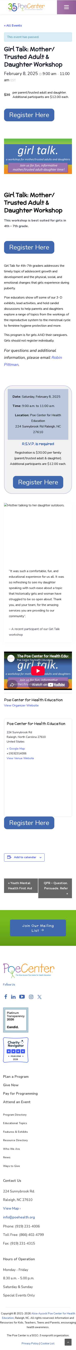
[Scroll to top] (68, 1342)
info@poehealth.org (19, 1217)
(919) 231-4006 (27, 1226)
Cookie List (47, 1343)
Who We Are (11, 1149)
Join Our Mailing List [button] (38, 927)
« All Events (13, 26)
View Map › (12, 1208)
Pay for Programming (20, 1093)
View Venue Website (20, 758)
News (6, 1157)
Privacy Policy (30, 1343)
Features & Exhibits (15, 1132)
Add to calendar (25, 857)
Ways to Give (11, 1166)
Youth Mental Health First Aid (20, 885)
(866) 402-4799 (31, 1235)
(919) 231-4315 (22, 1243)
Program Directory (15, 1115)
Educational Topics (15, 1123)
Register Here (29, 115)
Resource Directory (15, 1140)
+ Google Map (16, 749)
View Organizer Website (21, 705)
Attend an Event (17, 1102)
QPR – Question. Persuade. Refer (56, 888)
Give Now (11, 1085)
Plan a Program (16, 1076)
